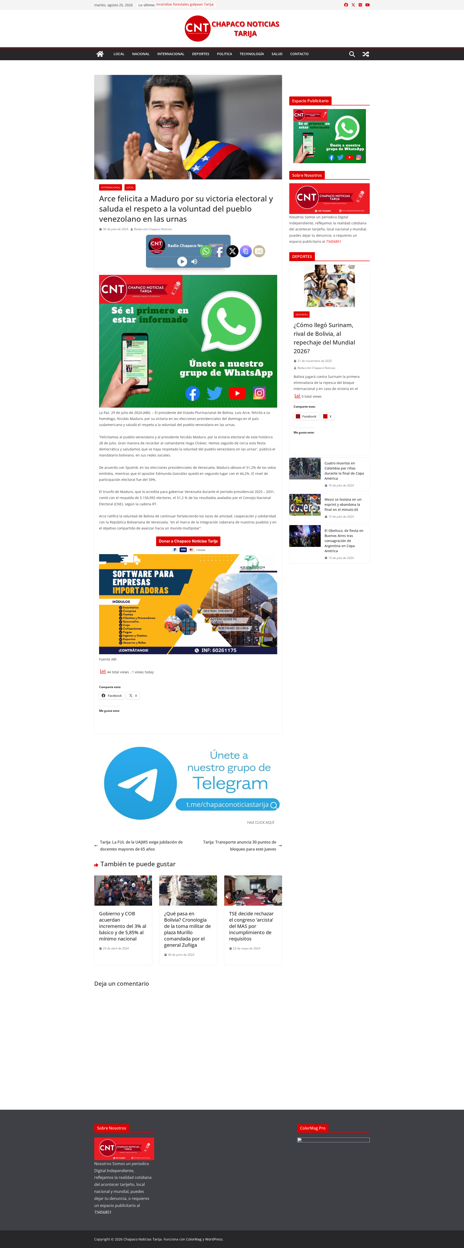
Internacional (170, 53)
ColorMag (194, 1239)
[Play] (182, 261)
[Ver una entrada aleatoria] (366, 54)
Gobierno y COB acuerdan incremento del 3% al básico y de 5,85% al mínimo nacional (122, 926)
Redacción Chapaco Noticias (153, 229)
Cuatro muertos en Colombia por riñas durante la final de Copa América (344, 471)
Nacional (141, 53)
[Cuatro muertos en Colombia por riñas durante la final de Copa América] (305, 474)
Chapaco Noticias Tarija (142, 1239)
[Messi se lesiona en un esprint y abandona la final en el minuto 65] (305, 508)
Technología (252, 53)
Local (119, 53)
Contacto (299, 53)
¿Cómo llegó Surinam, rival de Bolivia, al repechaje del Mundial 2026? (324, 338)
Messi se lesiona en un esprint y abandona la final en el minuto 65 (343, 504)
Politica (224, 53)
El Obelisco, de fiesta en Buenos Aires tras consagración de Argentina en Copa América (344, 540)
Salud (277, 53)
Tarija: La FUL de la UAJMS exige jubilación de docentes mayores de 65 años (141, 845)
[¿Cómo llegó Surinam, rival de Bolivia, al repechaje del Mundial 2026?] (329, 286)
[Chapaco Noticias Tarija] (100, 54)
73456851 (333, 241)
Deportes (200, 53)
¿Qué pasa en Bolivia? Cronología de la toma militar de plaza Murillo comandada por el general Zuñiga (187, 929)
